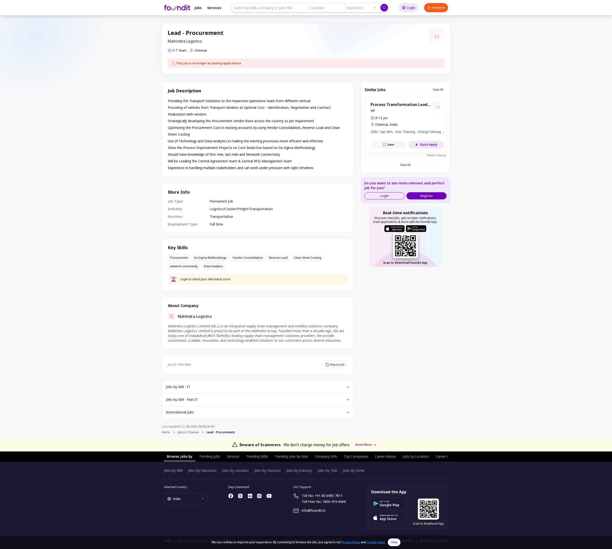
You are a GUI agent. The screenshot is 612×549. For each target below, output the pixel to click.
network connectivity (184, 266)
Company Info (326, 456)
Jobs (198, 7)
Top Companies (356, 456)
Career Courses (447, 456)
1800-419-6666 (334, 501)
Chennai (200, 50)
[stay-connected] (231, 496)
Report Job (337, 364)
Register (438, 7)
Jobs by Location (416, 456)
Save (390, 145)
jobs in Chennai (188, 432)
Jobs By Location (235, 470)
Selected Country (175, 487)
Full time (216, 224)
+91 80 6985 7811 (329, 495)
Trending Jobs (209, 456)
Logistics (217, 209)
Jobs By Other (354, 470)
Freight (242, 209)
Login (411, 7)
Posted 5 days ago (436, 155)
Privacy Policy (351, 542)
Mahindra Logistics (185, 41)
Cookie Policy (376, 542)
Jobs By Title (327, 470)
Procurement (179, 258)
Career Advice (385, 456)
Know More (363, 445)
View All (438, 90)
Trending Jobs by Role (291, 456)
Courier (230, 209)
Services (214, 7)
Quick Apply (428, 145)
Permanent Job (221, 201)
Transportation (261, 209)
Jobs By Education (202, 470)
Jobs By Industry (299, 470)
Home (166, 432)
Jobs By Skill (173, 470)
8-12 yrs (381, 117)
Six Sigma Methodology (210, 258)
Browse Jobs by (179, 456)
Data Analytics (213, 266)
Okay (394, 542)
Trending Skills (257, 456)
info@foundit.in (313, 510)
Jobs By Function (267, 470)
